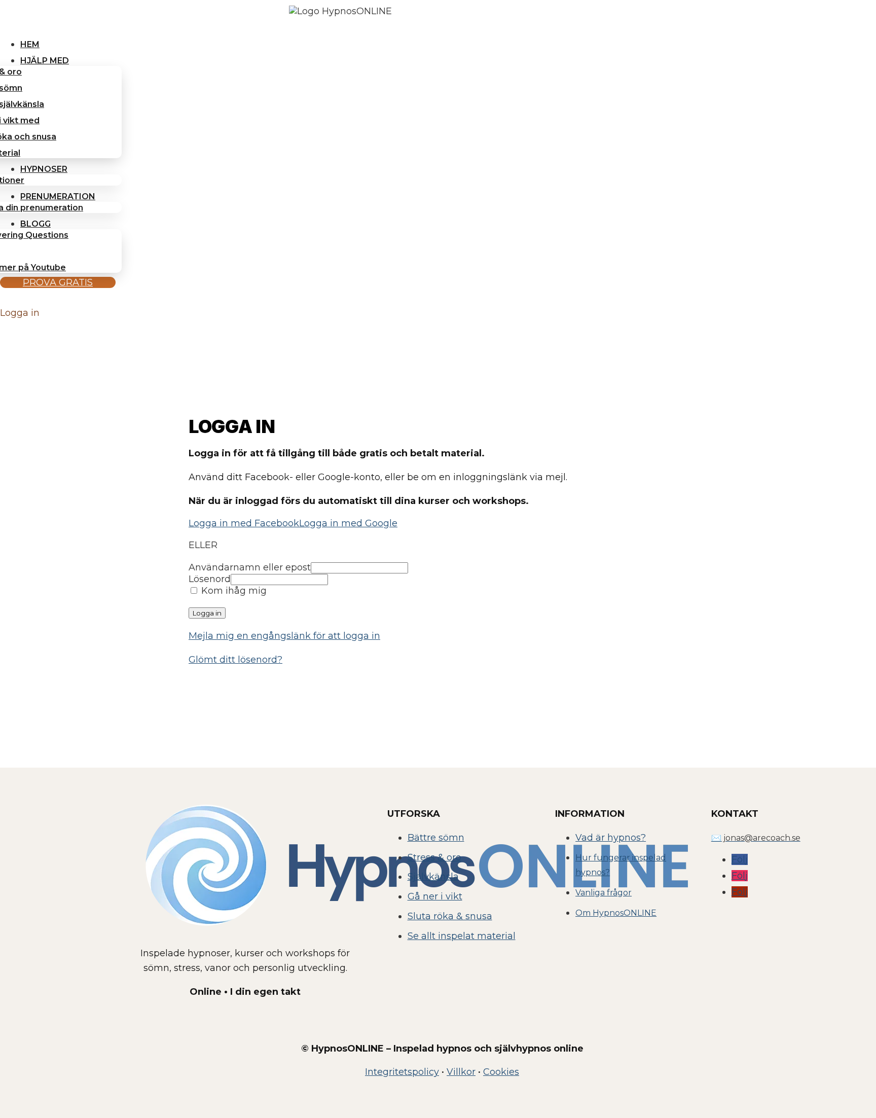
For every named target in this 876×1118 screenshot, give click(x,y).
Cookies (501, 1071)
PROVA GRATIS (58, 282)
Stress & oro (434, 857)
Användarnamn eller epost (250, 567)
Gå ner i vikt (435, 896)
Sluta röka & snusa (450, 916)
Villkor (461, 1071)
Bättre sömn (436, 837)
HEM (30, 44)
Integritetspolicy (402, 1071)
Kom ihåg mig (233, 590)
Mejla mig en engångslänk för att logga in (284, 635)
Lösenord (210, 579)
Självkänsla (433, 876)
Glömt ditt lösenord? (235, 659)
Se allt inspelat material (462, 936)
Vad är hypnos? (610, 837)
